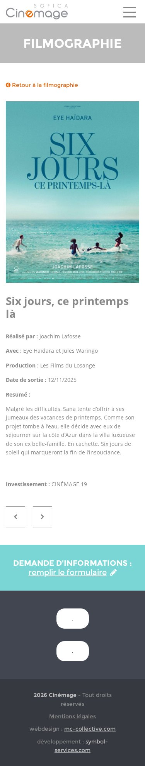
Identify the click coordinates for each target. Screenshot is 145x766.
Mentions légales (72, 716)
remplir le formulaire (68, 572)
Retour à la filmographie (44, 84)
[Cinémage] (37, 11)
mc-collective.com (90, 728)
